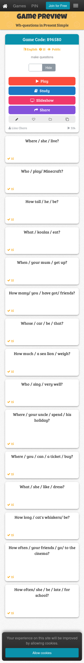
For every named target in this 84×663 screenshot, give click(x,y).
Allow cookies (42, 653)
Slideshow (44, 100)
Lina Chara (19, 128)
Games (19, 5)
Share (44, 109)
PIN (34, 5)
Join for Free (58, 5)
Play (43, 81)
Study (44, 90)
